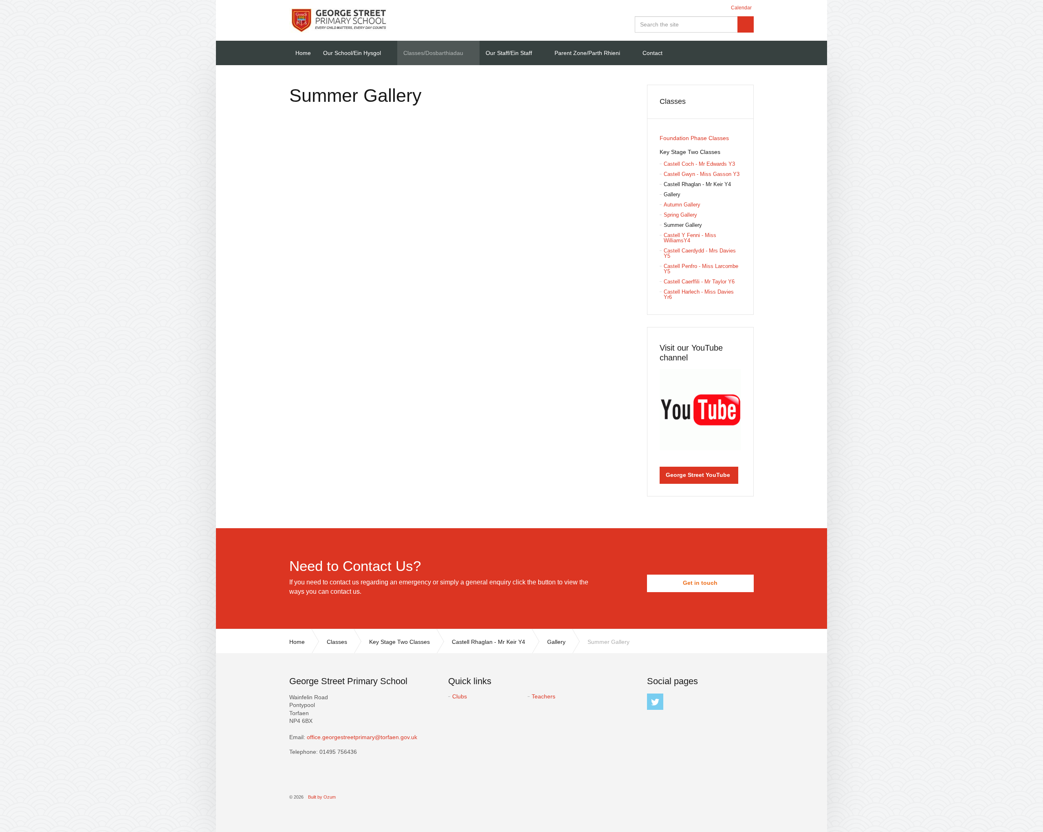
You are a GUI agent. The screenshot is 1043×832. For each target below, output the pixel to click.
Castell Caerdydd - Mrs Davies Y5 (700, 253)
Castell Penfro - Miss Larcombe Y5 (701, 268)
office (362, 737)
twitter (655, 702)
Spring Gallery (680, 215)
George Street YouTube (698, 475)
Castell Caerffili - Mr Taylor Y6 (699, 282)
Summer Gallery (683, 225)
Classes (673, 101)
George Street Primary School (338, 20)
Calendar (741, 8)
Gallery (672, 194)
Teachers (543, 696)
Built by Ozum (322, 797)
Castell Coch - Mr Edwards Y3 (699, 164)
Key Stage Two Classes (690, 152)
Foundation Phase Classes (694, 138)
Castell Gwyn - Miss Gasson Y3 (701, 174)
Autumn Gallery (682, 205)
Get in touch (700, 583)
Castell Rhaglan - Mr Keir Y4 (697, 184)
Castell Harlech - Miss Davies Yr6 (699, 294)
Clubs (459, 696)
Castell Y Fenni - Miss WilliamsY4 (690, 238)
